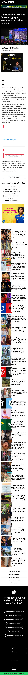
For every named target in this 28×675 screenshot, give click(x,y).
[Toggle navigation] (25, 1)
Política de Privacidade (14, 659)
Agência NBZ (14, 670)
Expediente (14, 648)
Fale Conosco (14, 652)
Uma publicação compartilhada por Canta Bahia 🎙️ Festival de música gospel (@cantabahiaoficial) (14, 155)
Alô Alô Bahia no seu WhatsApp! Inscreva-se (14, 673)
